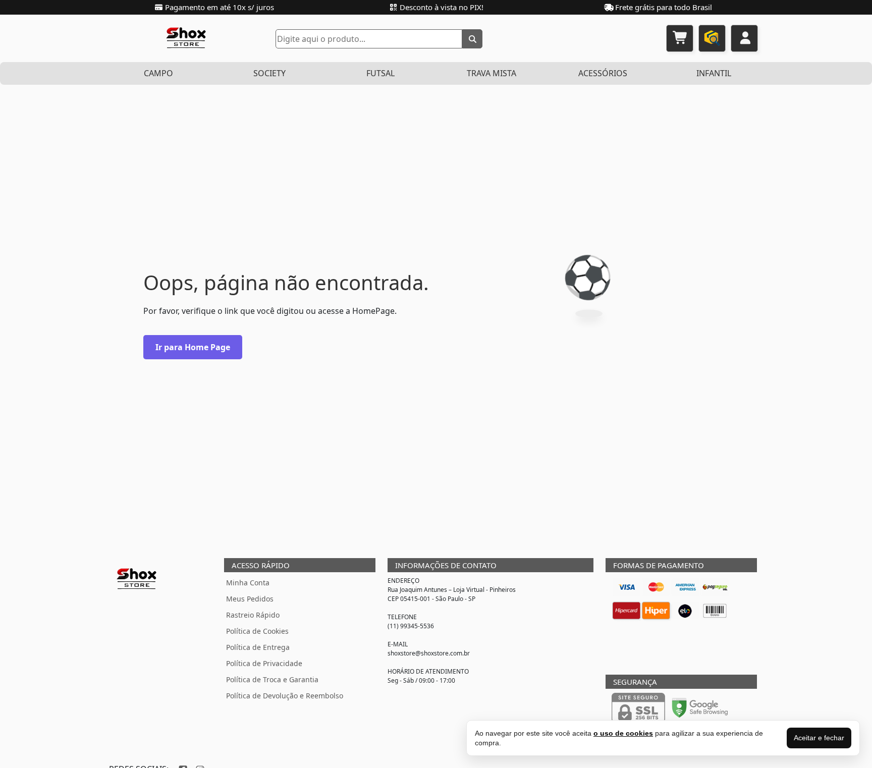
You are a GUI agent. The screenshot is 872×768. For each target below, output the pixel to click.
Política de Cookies (257, 631)
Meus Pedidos (250, 599)
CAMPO (158, 73)
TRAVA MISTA (491, 73)
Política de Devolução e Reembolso (284, 695)
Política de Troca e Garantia (272, 679)
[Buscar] (472, 38)
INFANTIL (713, 73)
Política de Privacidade (264, 663)
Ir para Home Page (192, 347)
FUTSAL (380, 73)
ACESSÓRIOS (602, 73)
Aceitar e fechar (819, 738)
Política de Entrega (258, 647)
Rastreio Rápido (253, 615)
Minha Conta (247, 582)
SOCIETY (269, 73)
